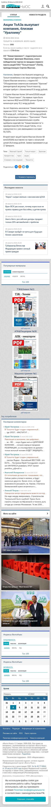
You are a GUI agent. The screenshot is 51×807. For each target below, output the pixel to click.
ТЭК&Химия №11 (25, 289)
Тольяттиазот (30, 152)
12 (38, 707)
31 (7, 703)
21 (7, 716)
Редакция (16, 729)
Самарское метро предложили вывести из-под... (25, 493)
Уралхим (42, 152)
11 (32, 707)
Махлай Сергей (16, 152)
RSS (21, 733)
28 (7, 721)
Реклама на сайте (10, 733)
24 (26, 716)
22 (13, 716)
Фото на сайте (9, 513)
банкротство (9, 156)
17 (26, 712)
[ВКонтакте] (16, 166)
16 (19, 712)
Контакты (6, 729)
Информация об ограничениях (34, 729)
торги (19, 156)
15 (13, 712)
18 (32, 712)
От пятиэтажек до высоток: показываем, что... (24, 475)
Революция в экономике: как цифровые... (22, 439)
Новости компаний (37, 738)
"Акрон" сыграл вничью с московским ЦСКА (25, 197)
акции (26, 156)
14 (7, 712)
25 (32, 716)
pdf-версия (25, 328)
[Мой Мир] (27, 166)
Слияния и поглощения (13, 160)
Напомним (8, 74)
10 (26, 707)
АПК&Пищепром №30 (26, 331)
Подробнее (26, 754)
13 (44, 707)
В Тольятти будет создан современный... (22, 429)
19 (38, 712)
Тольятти (29, 160)
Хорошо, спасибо (25, 799)
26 (38, 716)
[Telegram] (23, 166)
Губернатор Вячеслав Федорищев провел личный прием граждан (17, 249)
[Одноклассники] (19, 166)
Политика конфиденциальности (15, 738)
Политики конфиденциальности (29, 790)
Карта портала (30, 733)
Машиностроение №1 (26, 373)
